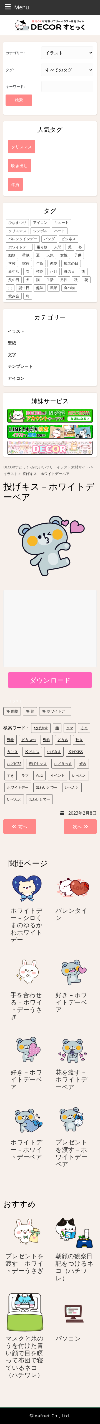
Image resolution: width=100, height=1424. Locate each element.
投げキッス (38, 763)
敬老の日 (71, 263)
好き (82, 763)
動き (79, 739)
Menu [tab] (21, 7)
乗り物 (42, 247)
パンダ (49, 238)
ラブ (25, 775)
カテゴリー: (15, 52)
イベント (57, 775)
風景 (53, 287)
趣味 (39, 287)
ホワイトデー (19, 247)
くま (84, 727)
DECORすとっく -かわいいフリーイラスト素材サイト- (46, 467)
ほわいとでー (47, 787)
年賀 (39, 263)
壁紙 (25, 255)
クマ (69, 727)
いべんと (79, 775)
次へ (77, 827)
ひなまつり (17, 222)
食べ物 (69, 287)
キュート (61, 222)
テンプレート (20, 366)
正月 (53, 271)
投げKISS (75, 751)
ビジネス (68, 238)
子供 (77, 255)
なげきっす (63, 763)
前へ (22, 827)
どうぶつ (28, 739)
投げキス (32, 751)
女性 (64, 255)
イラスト (16, 331)
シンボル (40, 230)
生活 (50, 279)
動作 (46, 739)
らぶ (39, 775)
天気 (50, 255)
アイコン (40, 222)
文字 (12, 354)
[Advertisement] (50, 629)
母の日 (69, 271)
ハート (59, 230)
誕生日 (24, 287)
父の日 (13, 279)
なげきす (41, 727)
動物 (12, 255)
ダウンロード (50, 680)
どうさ (63, 739)
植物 (39, 271)
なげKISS (14, 763)
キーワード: (15, 86)
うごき (12, 751)
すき (10, 775)
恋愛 (53, 263)
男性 (64, 279)
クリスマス (17, 230)
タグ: (10, 69)
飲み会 (13, 295)
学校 (12, 263)
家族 (25, 263)
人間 (57, 247)
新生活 (13, 271)
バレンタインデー (22, 238)
